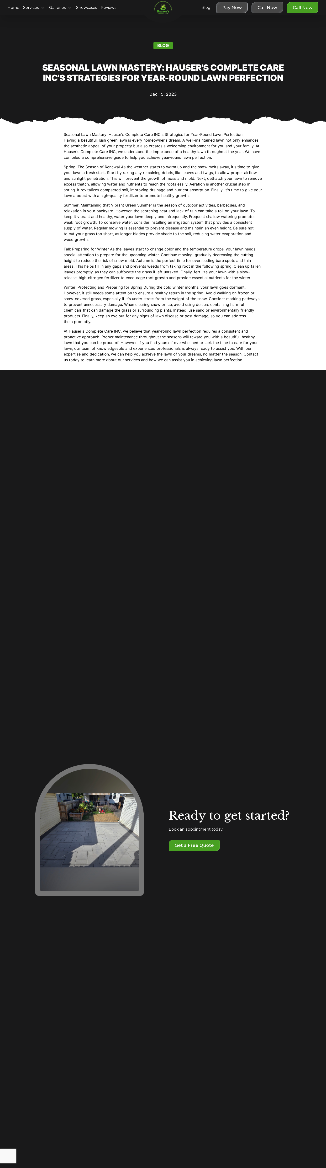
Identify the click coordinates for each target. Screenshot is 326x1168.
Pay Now (232, 7)
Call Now (302, 7)
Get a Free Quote (194, 845)
